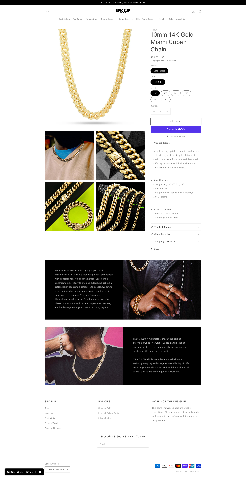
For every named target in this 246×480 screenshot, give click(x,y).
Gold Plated (159, 70)
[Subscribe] (145, 444)
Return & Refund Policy (109, 413)
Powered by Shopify (194, 471)
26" (165, 99)
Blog (47, 408)
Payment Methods (53, 428)
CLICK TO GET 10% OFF (22, 471)
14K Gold (158, 82)
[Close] (40, 472)
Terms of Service (52, 423)
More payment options (176, 136)
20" (176, 93)
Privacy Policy (104, 418)
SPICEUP (184, 471)
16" (155, 93)
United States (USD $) (55, 469)
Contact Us (50, 418)
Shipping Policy (105, 408)
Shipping (154, 61)
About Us (49, 413)
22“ (186, 93)
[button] (48, 11)
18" (165, 93)
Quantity (154, 106)
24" (155, 99)
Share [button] (156, 249)
